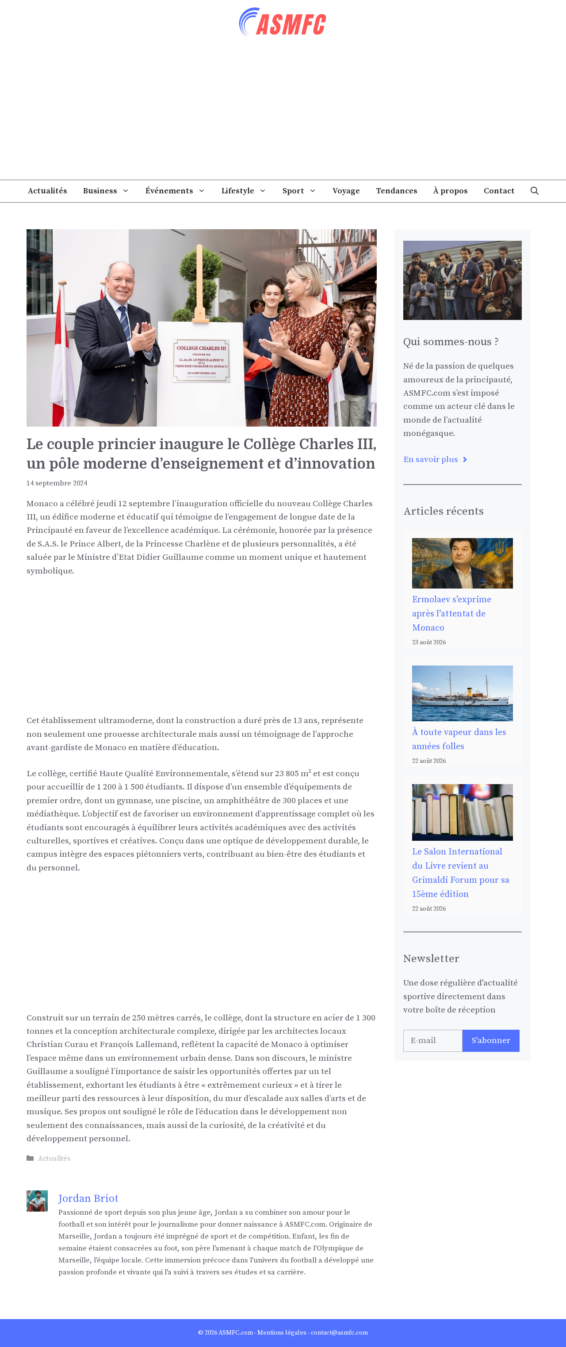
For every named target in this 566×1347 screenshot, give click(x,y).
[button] (535, 191)
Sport (293, 191)
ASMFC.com (235, 1333)
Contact (499, 191)
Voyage (346, 191)
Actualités (47, 191)
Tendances (396, 191)
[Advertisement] (283, 113)
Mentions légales (281, 1333)
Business (100, 191)
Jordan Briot (88, 1198)
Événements (169, 191)
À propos (450, 191)
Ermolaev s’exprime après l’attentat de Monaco (451, 614)
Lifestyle (238, 191)
